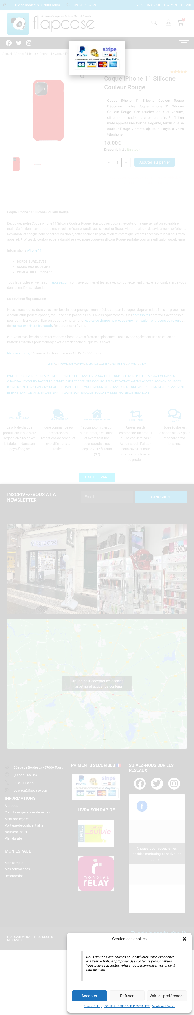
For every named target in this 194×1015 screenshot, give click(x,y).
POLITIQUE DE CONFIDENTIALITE (127, 1006)
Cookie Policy (93, 1006)
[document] (97, 507)
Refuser (127, 995)
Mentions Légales (163, 1006)
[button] (184, 939)
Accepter (89, 995)
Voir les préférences (167, 995)
